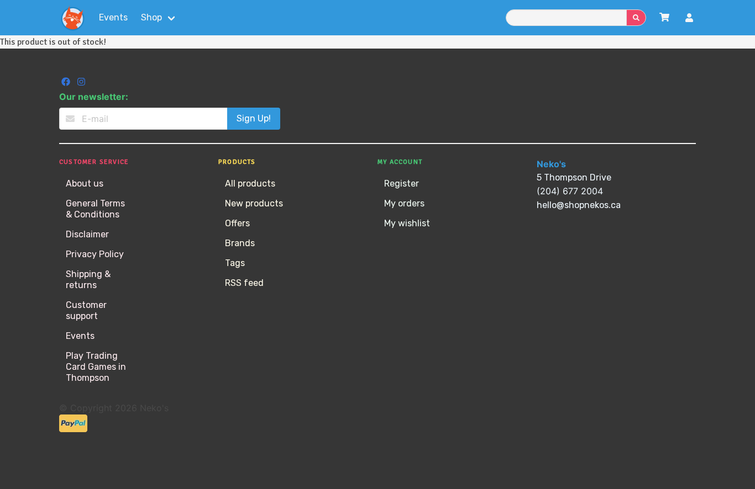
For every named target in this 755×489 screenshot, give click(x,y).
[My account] (689, 19)
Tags (235, 263)
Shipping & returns (88, 279)
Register (401, 183)
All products (250, 183)
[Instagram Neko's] (81, 83)
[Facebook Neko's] (67, 83)
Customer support (86, 310)
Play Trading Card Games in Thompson (96, 366)
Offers (237, 223)
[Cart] (664, 17)
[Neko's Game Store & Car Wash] (72, 17)
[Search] (636, 17)
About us (84, 183)
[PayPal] (73, 429)
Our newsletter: (93, 96)
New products (254, 203)
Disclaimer (87, 234)
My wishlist (407, 223)
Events (113, 17)
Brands (240, 243)
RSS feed (244, 283)
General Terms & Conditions (95, 209)
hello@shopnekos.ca (579, 205)
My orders (404, 203)
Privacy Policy (95, 254)
